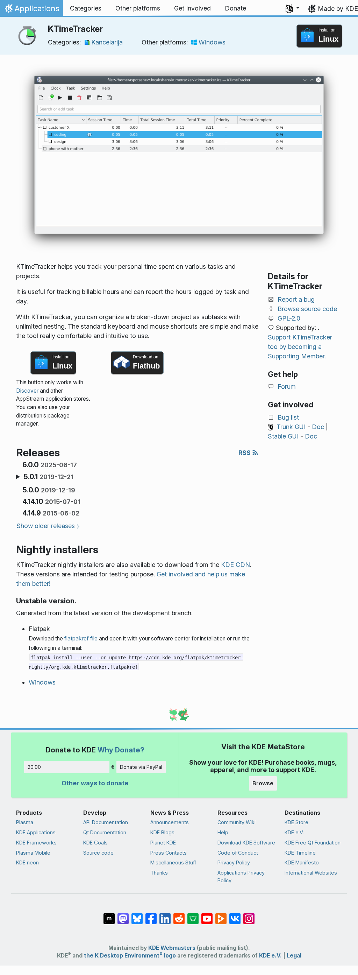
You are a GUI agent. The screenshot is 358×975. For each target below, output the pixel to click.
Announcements (169, 822)
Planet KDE (163, 843)
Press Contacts (168, 853)
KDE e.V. (294, 832)
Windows (212, 42)
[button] (293, 8)
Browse (262, 783)
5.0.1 (48, 476)
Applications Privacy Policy (241, 876)
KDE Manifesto (302, 862)
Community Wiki (236, 822)
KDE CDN (235, 564)
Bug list (288, 417)
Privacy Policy (233, 862)
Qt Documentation (104, 832)
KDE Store (296, 822)
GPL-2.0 (289, 318)
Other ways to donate (95, 783)
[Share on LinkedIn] (165, 915)
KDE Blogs (162, 832)
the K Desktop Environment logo (130, 955)
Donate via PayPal (141, 767)
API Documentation (105, 822)
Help (222, 832)
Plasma (24, 822)
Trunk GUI (291, 426)
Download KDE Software (246, 843)
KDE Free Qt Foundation (313, 843)
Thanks (159, 873)
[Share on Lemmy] (193, 915)
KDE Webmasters (171, 948)
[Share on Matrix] (109, 915)
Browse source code (307, 309)
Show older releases (45, 525)
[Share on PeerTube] (221, 915)
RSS (245, 452)
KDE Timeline (300, 853)
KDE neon (27, 862)
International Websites (311, 873)
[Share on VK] (235, 915)
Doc (318, 426)
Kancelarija (107, 42)
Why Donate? (121, 749)
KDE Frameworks (36, 843)
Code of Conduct (237, 853)
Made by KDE (338, 8)
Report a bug (296, 299)
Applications (31, 10)
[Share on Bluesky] (137, 915)
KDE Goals (95, 843)
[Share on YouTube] (207, 915)
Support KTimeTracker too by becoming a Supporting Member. (300, 347)
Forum (287, 386)
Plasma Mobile (33, 853)
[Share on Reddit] (179, 915)
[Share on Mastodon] (123, 915)
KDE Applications (36, 832)
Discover (27, 390)
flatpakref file (81, 638)
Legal (294, 955)
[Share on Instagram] (249, 915)
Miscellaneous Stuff (173, 862)
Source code (98, 853)
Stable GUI (283, 436)
